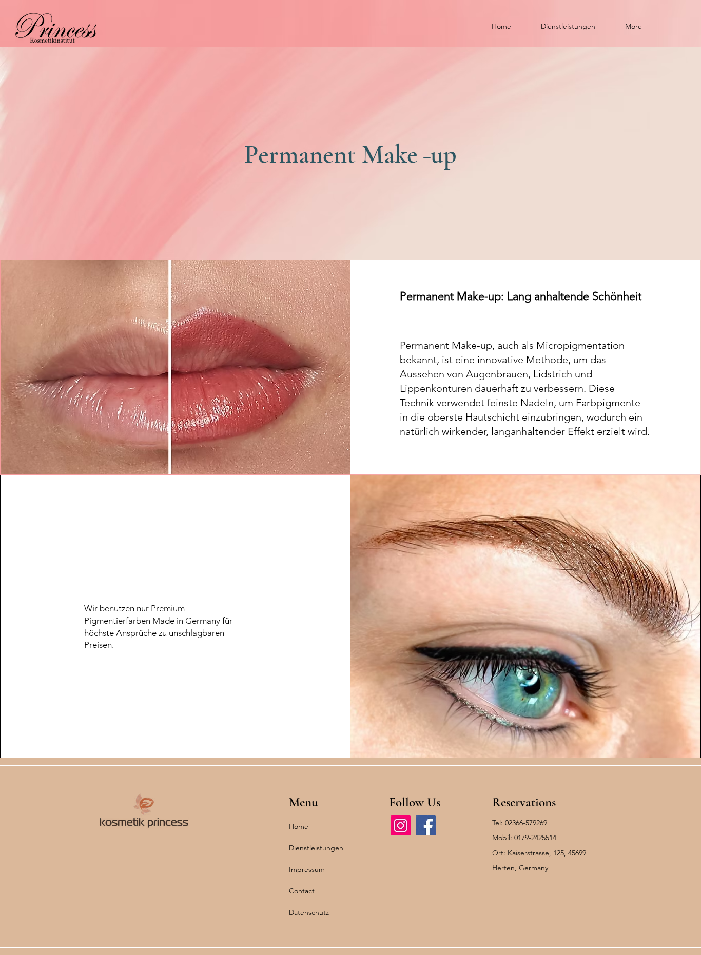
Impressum (307, 869)
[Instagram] (401, 825)
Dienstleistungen (316, 847)
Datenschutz (309, 912)
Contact (302, 891)
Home (298, 826)
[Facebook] (426, 825)
